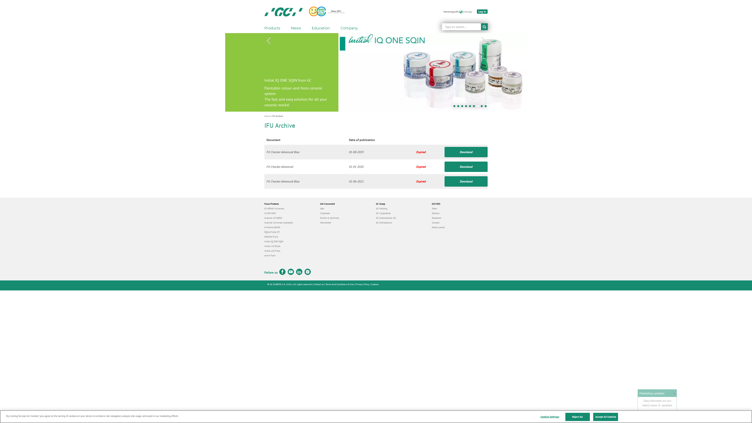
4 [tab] (467, 107)
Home (267, 116)
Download (466, 152)
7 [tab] (479, 107)
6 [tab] (475, 107)
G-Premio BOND (272, 227)
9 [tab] (487, 107)
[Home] (283, 12)
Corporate (325, 213)
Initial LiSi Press (272, 250)
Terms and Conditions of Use (339, 284)
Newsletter (325, 222)
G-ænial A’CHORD (273, 217)
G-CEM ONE (270, 213)
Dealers (435, 213)
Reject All (577, 416)
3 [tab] (463, 107)
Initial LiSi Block (272, 246)
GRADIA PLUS (271, 236)
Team (434, 208)
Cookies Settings (549, 416)
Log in (482, 11)
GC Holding (381, 208)
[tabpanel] (376, 72)
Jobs (322, 208)
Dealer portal (438, 227)
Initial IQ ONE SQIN (273, 241)
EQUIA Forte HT (272, 231)
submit (484, 26)
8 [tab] (483, 107)
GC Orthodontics (384, 222)
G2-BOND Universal (274, 208)
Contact (435, 222)
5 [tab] (471, 107)
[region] (376, 416)
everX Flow (270, 255)
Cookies (375, 284)
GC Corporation (383, 213)
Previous (268, 41)
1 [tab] (455, 107)
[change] (467, 11)
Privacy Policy (362, 284)
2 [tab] (459, 107)
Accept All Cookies (605, 416)
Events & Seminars (329, 217)
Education (436, 217)
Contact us (318, 284)
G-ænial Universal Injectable (278, 222)
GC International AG (386, 217)
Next (483, 41)
